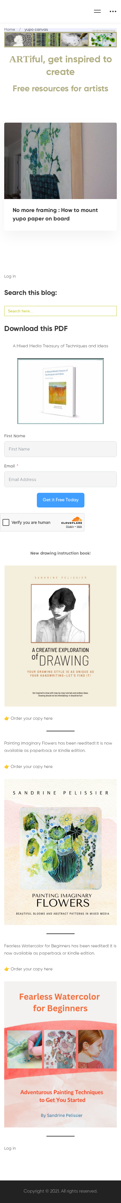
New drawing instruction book (60, 553)
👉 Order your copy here (28, 718)
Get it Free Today (61, 500)
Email (9, 466)
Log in (10, 276)
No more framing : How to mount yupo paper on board (55, 215)
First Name (14, 436)
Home (9, 30)
